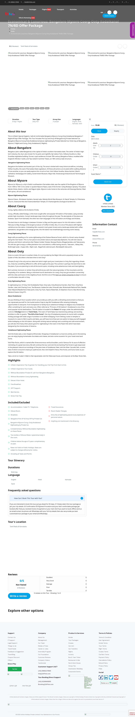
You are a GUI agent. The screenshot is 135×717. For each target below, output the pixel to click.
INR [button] (102, 12)
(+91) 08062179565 (44, 671)
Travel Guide (12, 649)
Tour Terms (102, 646)
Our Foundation (43, 654)
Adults (95, 143)
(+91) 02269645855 (44, 681)
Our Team (41, 643)
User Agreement (104, 640)
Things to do (12, 646)
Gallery (21, 108)
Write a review (18, 596)
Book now (107, 182)
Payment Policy (104, 657)
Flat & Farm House (74, 663)
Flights (70, 652)
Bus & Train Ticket (74, 657)
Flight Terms (103, 649)
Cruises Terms (103, 652)
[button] (109, 12)
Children (96, 154)
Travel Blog (11, 654)
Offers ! (10, 660)
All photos (14, 109)
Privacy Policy (103, 666)
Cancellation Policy (105, 660)
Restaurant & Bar (74, 660)
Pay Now (14, 669)
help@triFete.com (29, 2)
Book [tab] (99, 131)
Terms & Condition (105, 637)
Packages (32, 9)
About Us (41, 637)
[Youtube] (116, 677)
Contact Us (12, 637)
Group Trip (72, 666)
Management (42, 640)
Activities (73, 9)
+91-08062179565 (13, 2)
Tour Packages (73, 640)
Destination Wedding (75, 669)
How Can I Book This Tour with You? (28, 498)
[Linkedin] (106, 677)
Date (92, 136)
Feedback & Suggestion (16, 652)
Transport (60, 9)
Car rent (71, 646)
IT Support (11, 640)
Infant (95, 165)
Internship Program (44, 652)
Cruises (70, 643)
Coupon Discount (14, 657)
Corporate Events (74, 672)
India (12, 31)
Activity (71, 654)
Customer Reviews (44, 657)
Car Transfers (73, 649)
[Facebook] (101, 677)
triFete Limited (108, 204)
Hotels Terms (103, 643)
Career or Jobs (43, 649)
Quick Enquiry (109, 16)
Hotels (21, 9)
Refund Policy (103, 663)
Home (13, 29)
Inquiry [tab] (116, 131)
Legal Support (12, 643)
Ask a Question (108, 211)
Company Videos (44, 660)
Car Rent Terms (104, 654)
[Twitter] (111, 677)
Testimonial (42, 663)
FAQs (100, 669)
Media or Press (43, 646)
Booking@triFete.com (45, 684)
